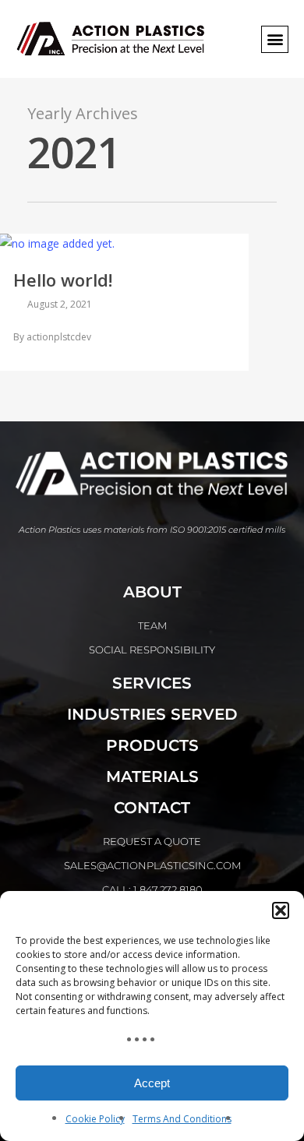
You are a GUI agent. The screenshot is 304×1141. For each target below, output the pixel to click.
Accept (152, 1083)
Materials (152, 776)
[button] (280, 910)
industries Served (152, 714)
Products (152, 745)
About (152, 592)
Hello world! (62, 279)
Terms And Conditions (182, 1118)
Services (152, 683)
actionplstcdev (59, 336)
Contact (152, 807)
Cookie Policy (95, 1118)
